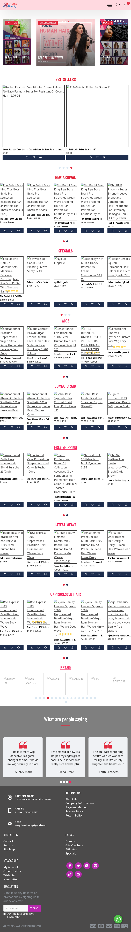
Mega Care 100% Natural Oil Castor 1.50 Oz (86, 149)
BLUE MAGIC (120, 694)
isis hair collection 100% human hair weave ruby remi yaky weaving (78, 556)
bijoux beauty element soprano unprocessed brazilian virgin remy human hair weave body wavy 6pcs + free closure (12, 635)
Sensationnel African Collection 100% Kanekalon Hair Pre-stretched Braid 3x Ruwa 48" (12, 419)
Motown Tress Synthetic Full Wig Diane (71, 352)
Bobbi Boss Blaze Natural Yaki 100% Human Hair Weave (92, 478)
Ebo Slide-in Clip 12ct (90, 282)
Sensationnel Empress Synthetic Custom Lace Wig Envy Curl (17, 352)
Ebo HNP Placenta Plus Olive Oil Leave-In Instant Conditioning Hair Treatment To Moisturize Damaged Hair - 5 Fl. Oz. (65, 222)
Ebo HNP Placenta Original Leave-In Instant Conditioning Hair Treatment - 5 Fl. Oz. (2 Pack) (92, 210)
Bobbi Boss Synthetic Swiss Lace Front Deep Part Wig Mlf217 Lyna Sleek (44, 352)
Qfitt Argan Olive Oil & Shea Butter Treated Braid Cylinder (119, 282)
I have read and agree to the (20, 915)
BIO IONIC (98, 694)
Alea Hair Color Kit (11, 149)
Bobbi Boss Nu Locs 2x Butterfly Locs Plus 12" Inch (65, 417)
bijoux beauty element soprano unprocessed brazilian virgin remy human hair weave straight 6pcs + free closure (38, 292)
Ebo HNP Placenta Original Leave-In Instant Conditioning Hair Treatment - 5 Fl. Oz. (119, 210)
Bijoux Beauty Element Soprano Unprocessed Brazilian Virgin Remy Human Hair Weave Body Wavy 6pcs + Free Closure (65, 635)
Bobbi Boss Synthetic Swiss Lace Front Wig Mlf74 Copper (98, 352)
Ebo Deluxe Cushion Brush (11, 282)
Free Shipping (65, 447)
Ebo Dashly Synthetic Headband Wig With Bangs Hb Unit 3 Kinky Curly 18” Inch (12, 480)
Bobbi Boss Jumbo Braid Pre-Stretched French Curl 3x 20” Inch (92, 417)
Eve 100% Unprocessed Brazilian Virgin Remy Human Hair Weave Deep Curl (105, 557)
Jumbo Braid (65, 386)
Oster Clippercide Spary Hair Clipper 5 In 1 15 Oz (65, 282)
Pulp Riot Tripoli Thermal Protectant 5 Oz (38, 478)
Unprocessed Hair (65, 594)
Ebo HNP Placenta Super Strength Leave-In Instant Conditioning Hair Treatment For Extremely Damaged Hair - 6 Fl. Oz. (12, 222)
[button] (60, 168)
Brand (65, 667)
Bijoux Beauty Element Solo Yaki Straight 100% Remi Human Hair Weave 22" (51, 556)
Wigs (65, 321)
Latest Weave (65, 524)
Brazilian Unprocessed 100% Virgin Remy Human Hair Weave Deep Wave (24, 557)
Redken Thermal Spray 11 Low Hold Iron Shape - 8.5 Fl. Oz (119, 478)
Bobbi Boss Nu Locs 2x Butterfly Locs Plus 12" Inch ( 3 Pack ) (38, 417)
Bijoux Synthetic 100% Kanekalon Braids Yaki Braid (119, 417)
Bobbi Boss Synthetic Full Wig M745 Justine (65, 478)
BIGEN (11, 694)
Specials (65, 251)
